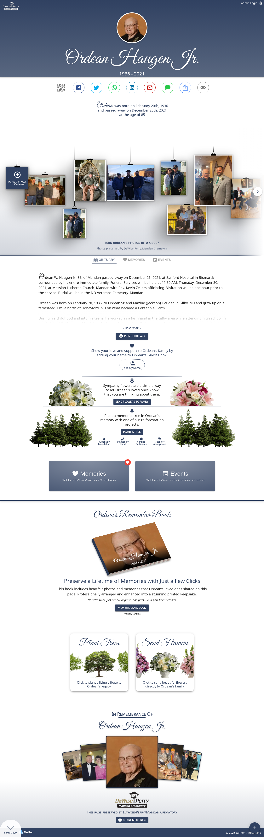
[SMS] (167, 87)
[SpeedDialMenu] (254, 827)
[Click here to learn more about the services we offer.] (132, 800)
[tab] (104, 260)
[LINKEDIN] (132, 87)
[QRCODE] (61, 87)
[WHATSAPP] (114, 87)
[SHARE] (185, 87)
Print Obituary (134, 336)
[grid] (132, 194)
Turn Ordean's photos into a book (132, 242)
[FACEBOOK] (78, 87)
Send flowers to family (131, 401)
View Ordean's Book (132, 607)
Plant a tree (132, 431)
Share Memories (134, 820)
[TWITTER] (96, 87)
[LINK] (203, 87)
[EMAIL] (150, 87)
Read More (132, 328)
